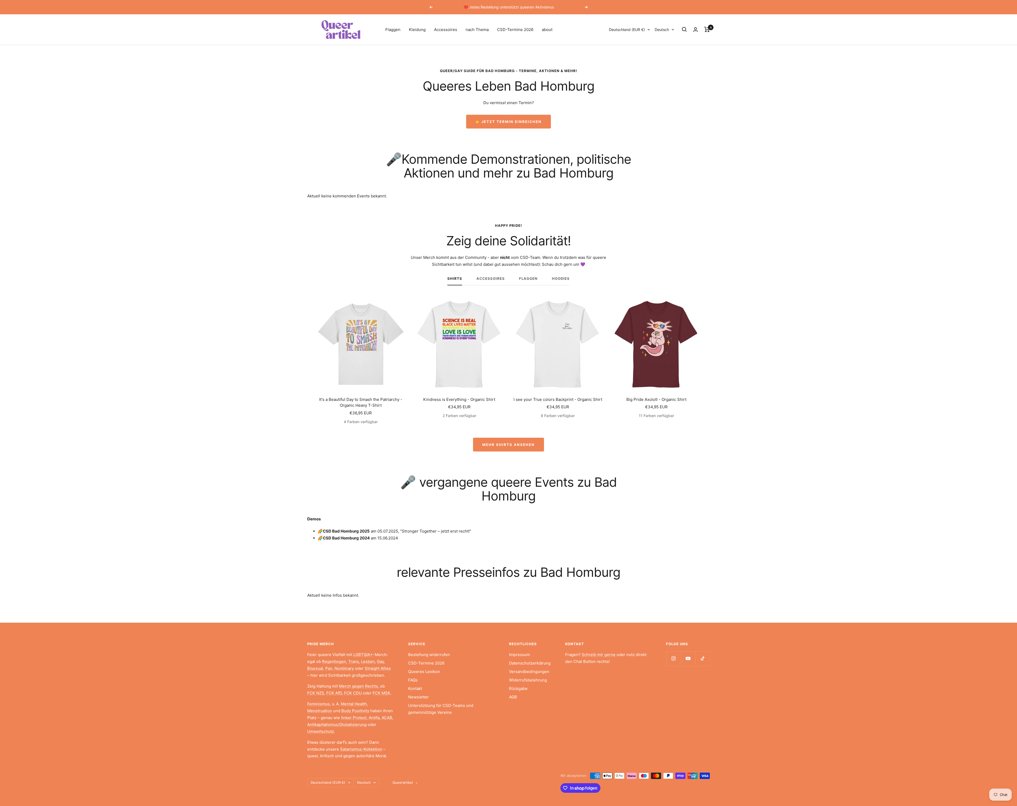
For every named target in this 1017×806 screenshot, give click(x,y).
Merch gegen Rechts (358, 686)
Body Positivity (355, 710)
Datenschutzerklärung (530, 663)
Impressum (519, 654)
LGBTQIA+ (363, 654)
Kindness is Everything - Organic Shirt (459, 399)
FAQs (413, 680)
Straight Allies (378, 668)
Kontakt (415, 688)
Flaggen (392, 29)
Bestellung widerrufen (429, 654)
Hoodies (561, 278)
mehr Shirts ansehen (508, 444)
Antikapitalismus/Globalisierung (337, 724)
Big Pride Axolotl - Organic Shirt (656, 399)
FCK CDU (353, 693)
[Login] (695, 29)
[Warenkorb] (707, 29)
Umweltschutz (320, 731)
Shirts (454, 278)
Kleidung (417, 29)
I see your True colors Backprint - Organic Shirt (558, 399)
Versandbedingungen (529, 671)
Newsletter (418, 696)
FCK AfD (334, 693)
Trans (353, 661)
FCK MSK (381, 693)
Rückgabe (518, 688)
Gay (380, 661)
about (547, 29)
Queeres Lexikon (424, 671)
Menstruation (319, 710)
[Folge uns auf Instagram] (673, 658)
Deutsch (662, 29)
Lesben (368, 661)
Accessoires (445, 29)
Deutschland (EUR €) (627, 29)
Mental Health (354, 703)
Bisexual (315, 668)
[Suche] (684, 29)
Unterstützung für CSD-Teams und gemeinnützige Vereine (440, 709)
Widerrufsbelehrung (528, 680)
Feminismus (318, 703)
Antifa (374, 717)
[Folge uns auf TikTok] (702, 658)
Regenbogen (334, 661)
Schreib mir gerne (598, 654)
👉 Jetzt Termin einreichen (508, 121)
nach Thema (477, 29)
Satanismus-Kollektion (361, 749)
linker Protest (354, 717)
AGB (513, 696)
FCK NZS (315, 693)
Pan (328, 668)
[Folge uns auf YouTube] (688, 658)
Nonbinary (344, 668)
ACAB (387, 717)
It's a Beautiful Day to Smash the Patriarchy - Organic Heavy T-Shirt (360, 402)
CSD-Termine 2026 (515, 29)
